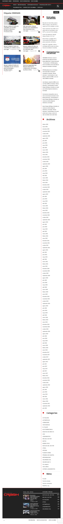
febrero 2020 (45, 291)
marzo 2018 (45, 345)
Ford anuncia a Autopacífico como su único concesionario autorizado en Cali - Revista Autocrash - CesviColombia (51, 96)
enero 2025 (45, 154)
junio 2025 (45, 143)
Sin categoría (45, 464)
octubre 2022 (45, 217)
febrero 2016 (45, 401)
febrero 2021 (45, 264)
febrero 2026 (45, 124)
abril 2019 (45, 315)
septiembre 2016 (46, 384)
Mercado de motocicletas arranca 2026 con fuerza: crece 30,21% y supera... (35, 498)
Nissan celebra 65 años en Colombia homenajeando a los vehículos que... (30, 47)
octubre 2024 (45, 161)
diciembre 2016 (46, 378)
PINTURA (45, 450)
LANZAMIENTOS (46, 436)
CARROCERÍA (46, 422)
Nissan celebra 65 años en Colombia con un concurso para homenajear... (11, 66)
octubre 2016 (45, 382)
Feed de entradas (46, 481)
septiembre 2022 (46, 219)
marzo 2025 (45, 150)
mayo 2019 (45, 312)
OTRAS (44, 448)
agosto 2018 (45, 333)
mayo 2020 (45, 284)
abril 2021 (45, 259)
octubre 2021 (45, 245)
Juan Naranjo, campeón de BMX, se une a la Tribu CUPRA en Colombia (50, 77)
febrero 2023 (45, 208)
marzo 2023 (45, 205)
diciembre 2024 (46, 157)
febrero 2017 (45, 375)
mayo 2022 (45, 229)
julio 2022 (45, 224)
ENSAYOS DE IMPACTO (48, 431)
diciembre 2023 (46, 184)
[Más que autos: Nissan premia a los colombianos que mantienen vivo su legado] (31, 20)
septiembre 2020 (46, 275)
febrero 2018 (45, 347)
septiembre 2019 (46, 303)
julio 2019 (45, 308)
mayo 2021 (45, 257)
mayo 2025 (45, 145)
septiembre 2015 (46, 405)
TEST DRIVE (46, 466)
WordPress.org (46, 485)
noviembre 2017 (46, 354)
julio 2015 (45, 408)
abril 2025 (45, 147)
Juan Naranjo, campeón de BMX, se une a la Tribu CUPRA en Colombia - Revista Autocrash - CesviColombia (51, 84)
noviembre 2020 (46, 270)
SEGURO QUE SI (47, 462)
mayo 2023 (45, 201)
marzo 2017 (45, 373)
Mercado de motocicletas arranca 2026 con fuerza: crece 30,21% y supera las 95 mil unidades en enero (51, 24)
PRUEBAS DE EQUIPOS (48, 455)
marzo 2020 (45, 289)
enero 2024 (45, 182)
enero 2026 (45, 126)
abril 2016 (45, 396)
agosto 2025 (45, 138)
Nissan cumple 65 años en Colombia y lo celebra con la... (12, 46)
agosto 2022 (45, 222)
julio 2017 (45, 364)
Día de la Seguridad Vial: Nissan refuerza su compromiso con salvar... (30, 66)
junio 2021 (45, 254)
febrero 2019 (45, 319)
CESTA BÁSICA (46, 424)
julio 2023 (45, 196)
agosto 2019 (45, 305)
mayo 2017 (45, 368)
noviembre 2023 (46, 187)
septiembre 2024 (46, 163)
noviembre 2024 (46, 159)
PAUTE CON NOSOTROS (25, 1)
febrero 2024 (45, 180)
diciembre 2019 (46, 296)
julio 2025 (45, 140)
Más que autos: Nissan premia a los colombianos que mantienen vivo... (30, 27)
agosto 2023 (45, 194)
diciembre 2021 (46, 240)
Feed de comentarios (47, 483)
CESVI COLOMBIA (34, 1)
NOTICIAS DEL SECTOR (48, 445)
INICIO (14, 4)
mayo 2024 (45, 173)
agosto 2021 (45, 250)
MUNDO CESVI (46, 443)
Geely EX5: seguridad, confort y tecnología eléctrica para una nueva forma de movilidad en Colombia (50, 46)
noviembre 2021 (46, 243)
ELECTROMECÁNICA (48, 429)
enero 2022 (45, 238)
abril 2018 (45, 343)
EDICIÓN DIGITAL (22, 4)
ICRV (44, 434)
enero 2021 (45, 266)
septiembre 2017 (46, 359)
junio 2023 (45, 198)
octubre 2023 (45, 189)
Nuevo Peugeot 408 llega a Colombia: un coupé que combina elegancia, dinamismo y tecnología (51, 101)
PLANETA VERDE (47, 452)
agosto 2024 (45, 166)
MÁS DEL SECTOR (47, 438)
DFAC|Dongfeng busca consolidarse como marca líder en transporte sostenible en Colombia (51, 65)
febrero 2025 (45, 152)
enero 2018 (45, 350)
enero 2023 (45, 210)
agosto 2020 (45, 277)
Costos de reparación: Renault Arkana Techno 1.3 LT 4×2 (49, 35)
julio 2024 (45, 168)
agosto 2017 (45, 361)
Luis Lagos (25, 30)
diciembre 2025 (46, 129)
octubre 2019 (45, 301)
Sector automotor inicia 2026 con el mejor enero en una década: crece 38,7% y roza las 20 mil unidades (50, 30)
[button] (58, 6)
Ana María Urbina (8, 30)
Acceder (44, 478)
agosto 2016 (45, 387)
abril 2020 (45, 287)
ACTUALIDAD (46, 417)
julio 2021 (45, 252)
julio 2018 (45, 336)
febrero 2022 (45, 236)
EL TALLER (45, 427)
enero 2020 (45, 294)
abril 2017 (45, 371)
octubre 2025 (45, 133)
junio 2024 (45, 170)
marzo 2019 (45, 317)
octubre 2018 (45, 329)
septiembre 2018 (46, 331)
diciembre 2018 (46, 324)
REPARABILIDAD (47, 457)
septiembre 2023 (46, 191)
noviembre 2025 (46, 131)
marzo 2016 (45, 398)
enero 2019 (45, 322)
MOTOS (44, 441)
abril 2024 (45, 175)
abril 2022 (45, 231)
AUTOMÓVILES (46, 420)
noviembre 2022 (46, 215)
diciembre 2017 (46, 352)
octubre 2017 (45, 357)
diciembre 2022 (46, 212)
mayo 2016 (45, 394)
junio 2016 (45, 391)
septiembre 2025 (46, 136)
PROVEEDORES (16, 1)
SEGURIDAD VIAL (47, 459)
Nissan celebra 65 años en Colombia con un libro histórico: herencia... (11, 27)
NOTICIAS (39, 7)
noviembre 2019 (46, 298)
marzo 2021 (45, 261)
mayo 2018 (45, 340)
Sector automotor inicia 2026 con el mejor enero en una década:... (34, 505)
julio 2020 (45, 280)
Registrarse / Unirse (7, 1)
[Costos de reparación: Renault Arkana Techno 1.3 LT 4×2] (26, 512)
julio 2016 (45, 389)
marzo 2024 (45, 177)
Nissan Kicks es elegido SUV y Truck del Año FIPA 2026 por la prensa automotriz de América (50, 40)
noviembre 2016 (46, 380)
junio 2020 (45, 282)
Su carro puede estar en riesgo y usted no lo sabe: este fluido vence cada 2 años (51, 113)
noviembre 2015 (46, 403)
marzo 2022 (45, 233)
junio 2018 (45, 338)
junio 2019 (45, 310)
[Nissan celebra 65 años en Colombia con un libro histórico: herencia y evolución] (12, 20)
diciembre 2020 (46, 268)
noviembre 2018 (46, 326)
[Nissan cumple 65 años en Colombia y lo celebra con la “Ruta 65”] (12, 40)
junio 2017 (45, 366)
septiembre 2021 (46, 247)
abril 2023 (45, 203)
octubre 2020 (45, 273)
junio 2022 (45, 226)
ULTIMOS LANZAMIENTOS (49, 469)
